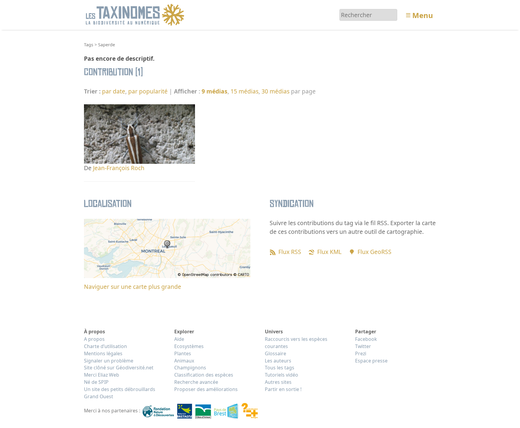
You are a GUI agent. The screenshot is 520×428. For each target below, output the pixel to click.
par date (113, 91)
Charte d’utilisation (105, 346)
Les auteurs (278, 360)
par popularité (148, 91)
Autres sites (278, 382)
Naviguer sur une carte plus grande (132, 287)
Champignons (190, 367)
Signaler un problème (108, 360)
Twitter (363, 346)
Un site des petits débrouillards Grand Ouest (119, 393)
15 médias (244, 91)
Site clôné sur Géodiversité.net (118, 367)
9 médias (215, 91)
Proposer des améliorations (206, 389)
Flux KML (329, 252)
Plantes (182, 353)
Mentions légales (103, 353)
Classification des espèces (203, 374)
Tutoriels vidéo (281, 374)
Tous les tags (279, 367)
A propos (94, 339)
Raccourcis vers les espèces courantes (296, 343)
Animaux (184, 360)
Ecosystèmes (189, 346)
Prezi (360, 353)
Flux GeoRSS (375, 252)
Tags (88, 44)
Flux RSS (289, 252)
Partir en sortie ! (283, 389)
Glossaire (275, 353)
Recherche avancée (196, 382)
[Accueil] (136, 14)
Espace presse (371, 360)
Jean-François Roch (118, 168)
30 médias (275, 91)
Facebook (366, 339)
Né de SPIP (96, 382)
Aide (179, 339)
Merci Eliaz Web (101, 374)
